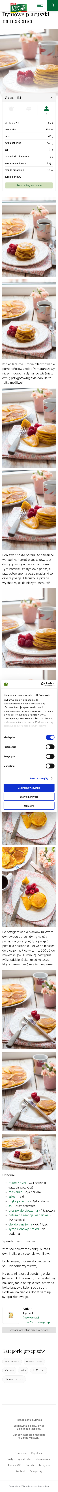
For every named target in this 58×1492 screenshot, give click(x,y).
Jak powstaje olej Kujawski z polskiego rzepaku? (29, 1427)
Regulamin (37, 1453)
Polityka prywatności (19, 1459)
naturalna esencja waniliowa (29, 1215)
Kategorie (44, 1465)
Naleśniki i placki (34, 1361)
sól (10, 1206)
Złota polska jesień (14, 1379)
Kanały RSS (14, 1465)
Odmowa (29, 805)
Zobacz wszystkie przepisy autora (29, 1330)
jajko (12, 1197)
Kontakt (20, 1471)
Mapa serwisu (43, 1459)
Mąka (23, 1370)
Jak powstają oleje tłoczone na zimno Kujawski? (29, 1436)
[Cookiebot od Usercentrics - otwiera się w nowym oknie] (41, 684)
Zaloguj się (36, 1471)
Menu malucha (12, 1361)
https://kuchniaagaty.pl (36, 1322)
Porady (30, 1465)
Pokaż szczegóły (39, 778)
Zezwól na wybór (29, 796)
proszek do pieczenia (24, 1210)
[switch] (50, 746)
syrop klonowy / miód (24, 1229)
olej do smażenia (21, 1224)
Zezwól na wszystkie (29, 787)
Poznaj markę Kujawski (29, 1419)
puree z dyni (17, 1183)
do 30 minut (39, 1370)
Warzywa (9, 1370)
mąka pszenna (19, 1201)
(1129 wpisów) (31, 1317)
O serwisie (20, 1453)
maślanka (15, 1192)
